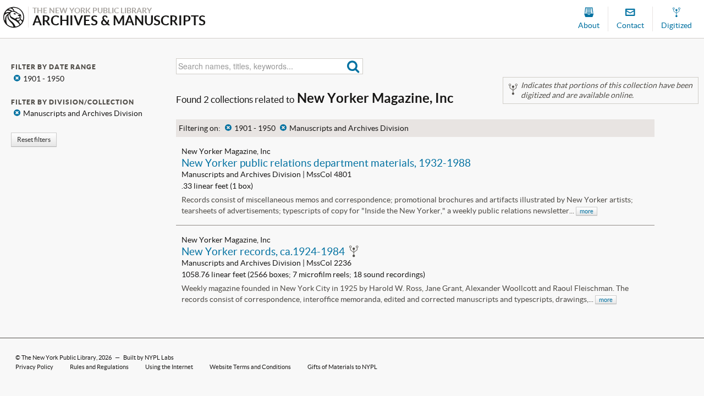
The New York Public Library (58, 357)
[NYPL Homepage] (13, 18)
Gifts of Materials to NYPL (342, 367)
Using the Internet (169, 367)
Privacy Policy (34, 367)
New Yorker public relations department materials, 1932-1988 (326, 163)
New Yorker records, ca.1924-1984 (263, 251)
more (586, 211)
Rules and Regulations (99, 367)
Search (353, 66)
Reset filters (34, 139)
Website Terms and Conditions (250, 367)
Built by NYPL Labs (148, 357)
